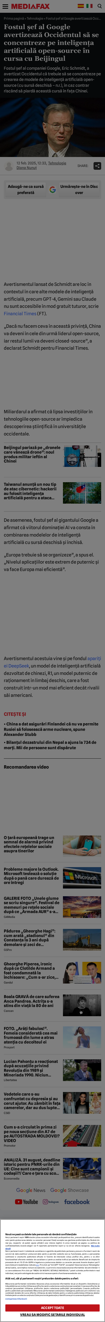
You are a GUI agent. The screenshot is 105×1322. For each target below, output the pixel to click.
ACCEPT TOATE (52, 1308)
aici (37, 1265)
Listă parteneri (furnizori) (16, 1299)
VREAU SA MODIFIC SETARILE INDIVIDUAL (52, 1315)
